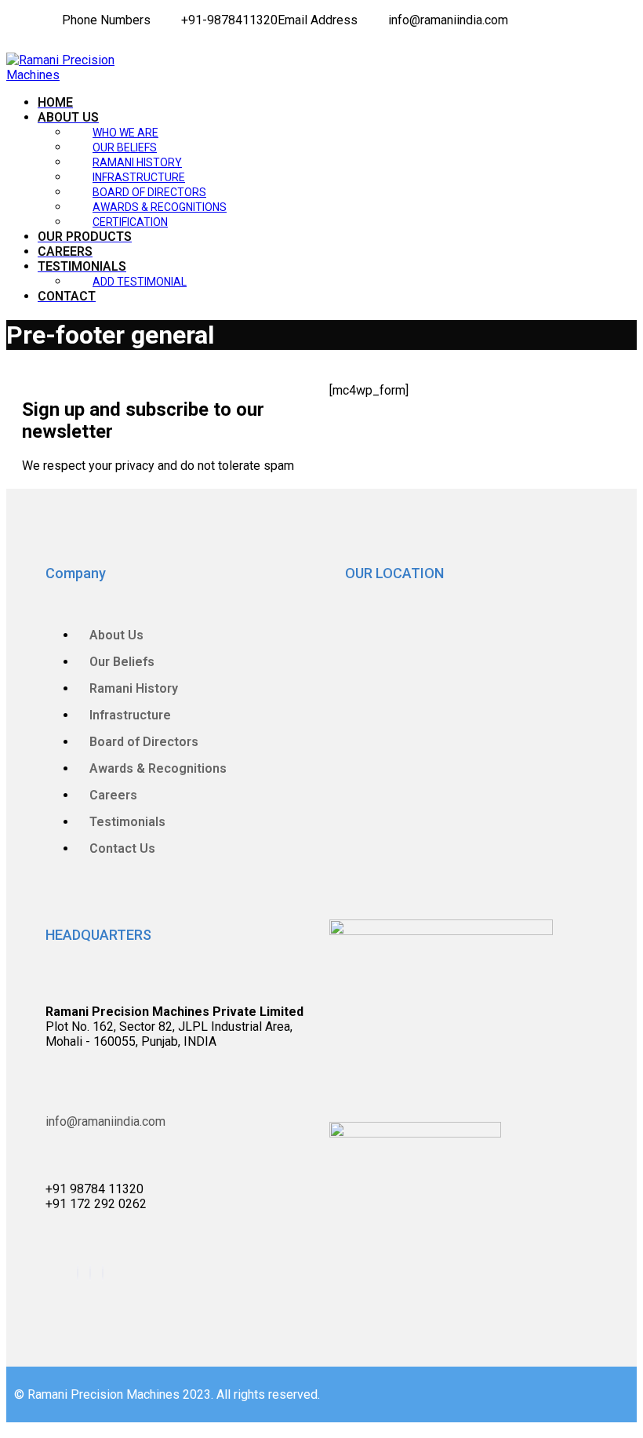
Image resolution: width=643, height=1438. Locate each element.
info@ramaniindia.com (105, 1121)
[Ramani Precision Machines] (61, 74)
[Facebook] (11, 20)
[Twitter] (20, 20)
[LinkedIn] (30, 20)
